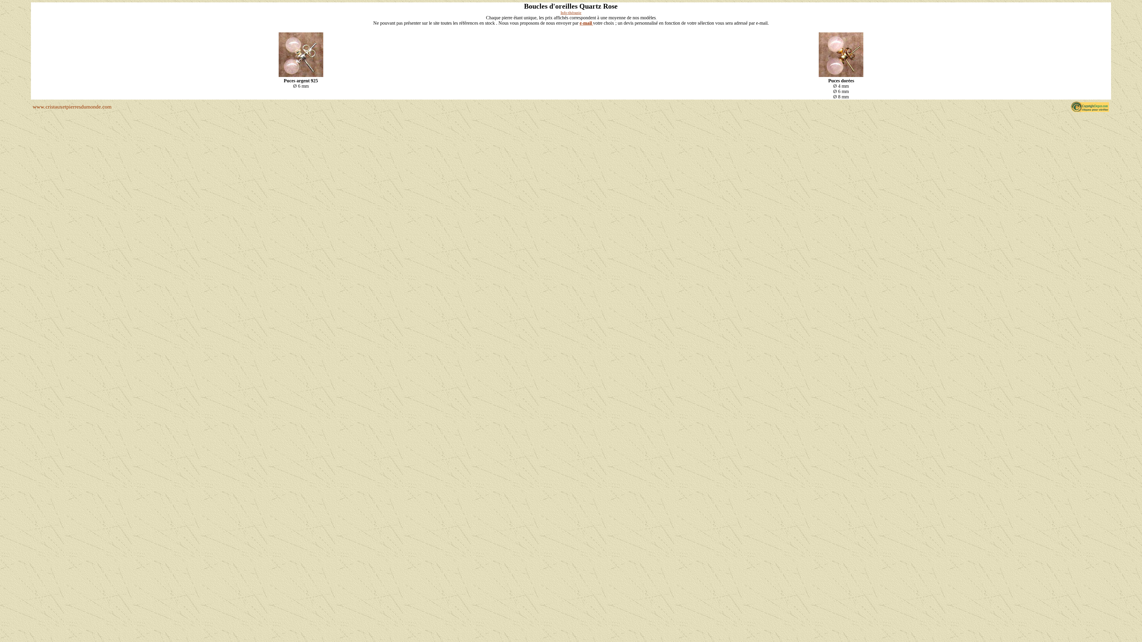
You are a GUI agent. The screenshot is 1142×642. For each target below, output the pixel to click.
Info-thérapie (571, 12)
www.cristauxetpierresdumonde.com (72, 107)
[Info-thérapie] (300, 76)
